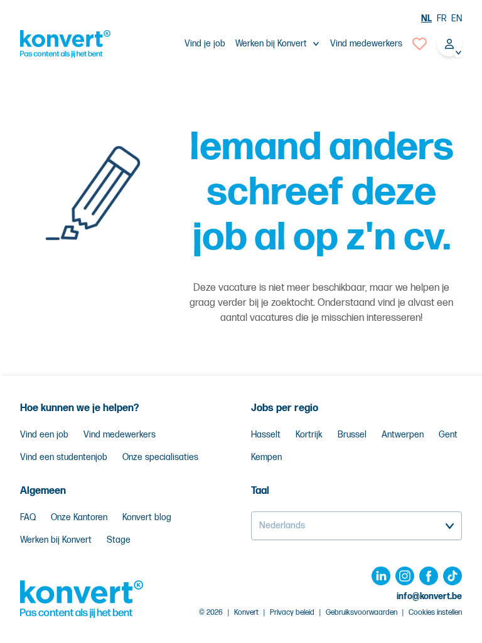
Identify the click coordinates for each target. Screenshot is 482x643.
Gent (448, 434)
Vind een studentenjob (63, 457)
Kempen (266, 457)
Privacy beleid (292, 612)
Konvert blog (146, 517)
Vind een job (44, 434)
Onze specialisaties (160, 457)
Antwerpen (403, 434)
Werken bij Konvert (56, 540)
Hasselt (266, 434)
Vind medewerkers (366, 43)
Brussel (352, 434)
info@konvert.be (429, 596)
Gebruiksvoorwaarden (361, 612)
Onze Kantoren (79, 517)
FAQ (28, 517)
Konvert (246, 612)
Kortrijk (309, 434)
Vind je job (205, 43)
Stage (119, 540)
